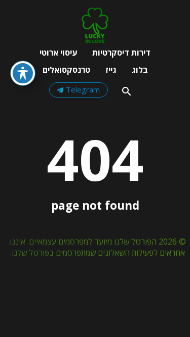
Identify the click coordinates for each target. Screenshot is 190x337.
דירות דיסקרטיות (121, 52)
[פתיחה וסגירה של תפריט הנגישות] (23, 73)
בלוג (140, 69)
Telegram (83, 89)
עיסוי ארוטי (58, 52)
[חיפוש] (127, 91)
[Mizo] (95, 39)
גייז (111, 69)
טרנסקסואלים (66, 69)
